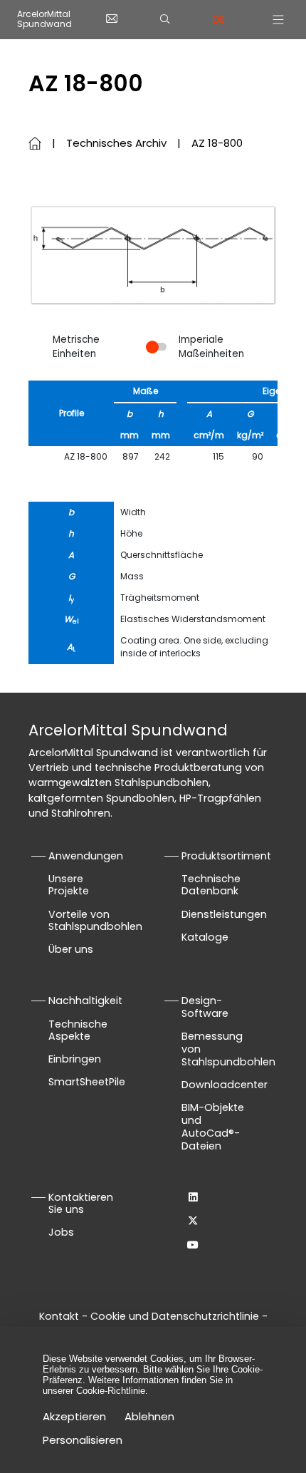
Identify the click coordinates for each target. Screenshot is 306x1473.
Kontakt (59, 1316)
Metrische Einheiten (76, 347)
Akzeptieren (74, 1416)
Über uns (70, 949)
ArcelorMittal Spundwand (44, 19)
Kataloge (204, 937)
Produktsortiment (226, 856)
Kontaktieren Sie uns (80, 1203)
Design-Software (204, 1006)
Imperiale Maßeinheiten (211, 347)
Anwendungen (85, 856)
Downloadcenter (224, 1084)
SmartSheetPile (86, 1082)
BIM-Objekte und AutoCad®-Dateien (212, 1126)
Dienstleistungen (224, 914)
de (219, 19)
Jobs (61, 1232)
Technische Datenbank (211, 885)
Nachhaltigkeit (85, 1000)
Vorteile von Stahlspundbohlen (95, 920)
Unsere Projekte (68, 885)
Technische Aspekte (77, 1030)
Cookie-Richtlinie (110, 1390)
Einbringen (74, 1059)
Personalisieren (82, 1440)
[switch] (156, 347)
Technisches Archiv (116, 142)
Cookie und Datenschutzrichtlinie (176, 1316)
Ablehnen (149, 1416)
